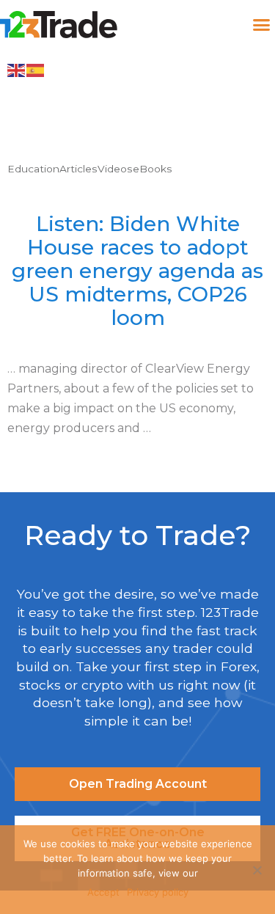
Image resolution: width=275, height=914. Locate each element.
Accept (103, 892)
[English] (16, 69)
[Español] (35, 69)
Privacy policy (157, 892)
